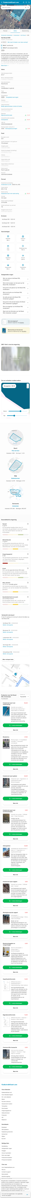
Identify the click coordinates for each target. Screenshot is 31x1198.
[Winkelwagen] (29, 2)
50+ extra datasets (6, 1097)
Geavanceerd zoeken (7, 1103)
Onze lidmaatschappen (7, 1094)
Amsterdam (16, 35)
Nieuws (3, 1169)
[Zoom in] (28, 385)
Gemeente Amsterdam (6, 35)
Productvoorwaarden (7, 1157)
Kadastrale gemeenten (7, 1131)
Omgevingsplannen (6, 1110)
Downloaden (5, 1108)
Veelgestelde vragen (7, 1148)
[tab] (5, 31)
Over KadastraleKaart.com (8, 1167)
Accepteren (5, 1195)
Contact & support (6, 1172)
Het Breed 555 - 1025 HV (8, 219)
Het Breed (23, 35)
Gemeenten (4, 1134)
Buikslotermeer (15, 478)
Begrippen (4, 1127)
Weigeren (14, 1195)
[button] (15, 279)
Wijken (3, 1136)
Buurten (4, 1138)
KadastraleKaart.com (9, 1084)
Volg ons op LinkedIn (7, 1178)
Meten (3, 1099)
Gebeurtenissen (6, 1113)
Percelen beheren (6, 1101)
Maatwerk (4, 1119)
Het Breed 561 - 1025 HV (8, 223)
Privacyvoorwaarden (7, 1159)
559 (28, 35)
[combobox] (24, 697)
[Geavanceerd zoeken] (28, 7)
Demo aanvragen (6, 1155)
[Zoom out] (28, 387)
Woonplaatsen (5, 1129)
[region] (15, 400)
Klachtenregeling (6, 1176)
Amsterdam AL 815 (6, 184)
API (2, 1117)
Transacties (4, 1106)
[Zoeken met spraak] (25, 7)
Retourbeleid (5, 1174)
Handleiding (5, 1146)
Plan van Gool (15, 450)
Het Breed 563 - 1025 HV (8, 226)
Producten (4, 1115)
